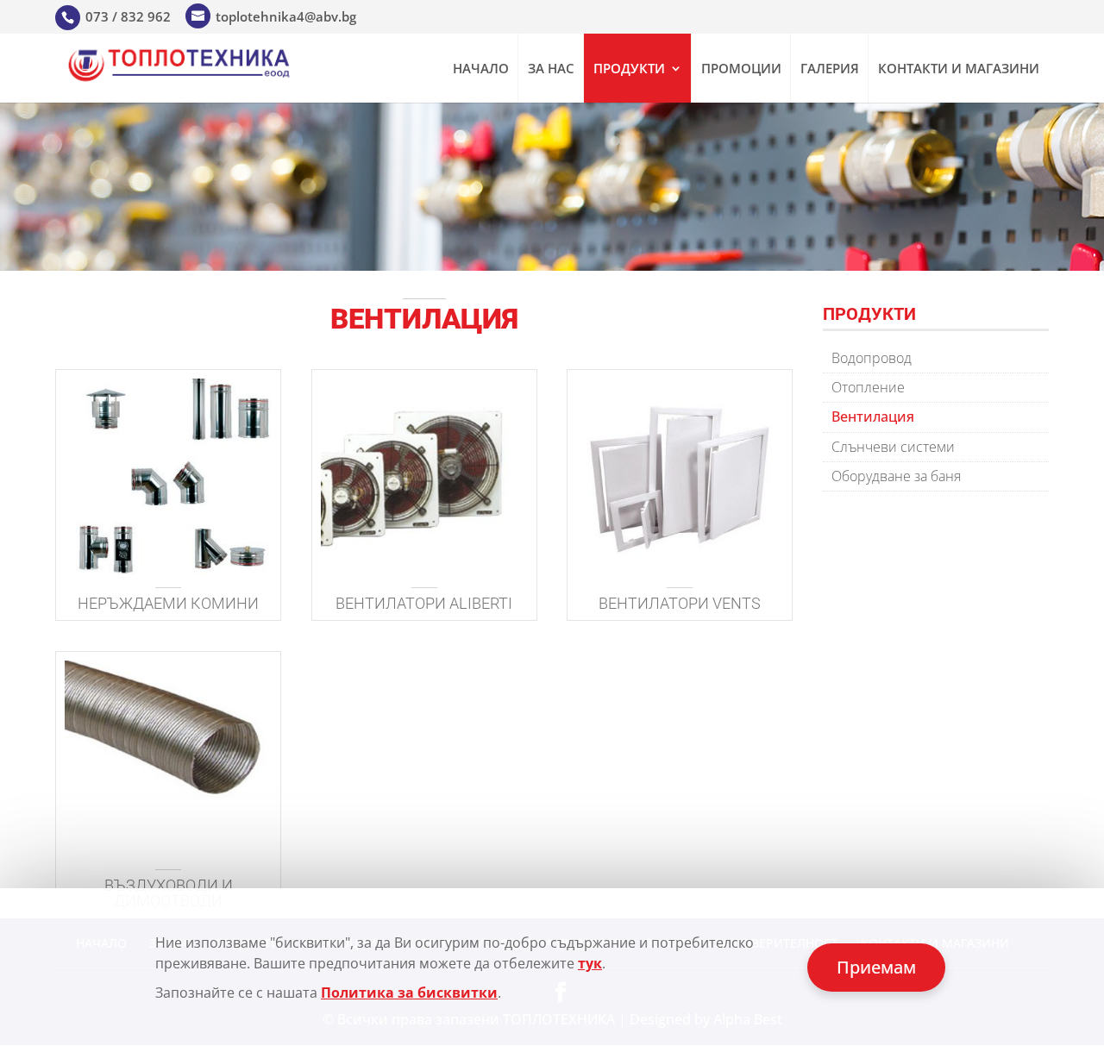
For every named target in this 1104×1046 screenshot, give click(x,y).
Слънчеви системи (893, 446)
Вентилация (872, 416)
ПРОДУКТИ (629, 69)
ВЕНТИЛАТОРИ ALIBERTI (424, 603)
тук (590, 963)
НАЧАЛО (481, 69)
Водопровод (871, 357)
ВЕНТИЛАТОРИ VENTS (680, 603)
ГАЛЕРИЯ (829, 69)
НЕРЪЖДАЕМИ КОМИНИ (168, 603)
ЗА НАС (551, 69)
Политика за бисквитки (409, 992)
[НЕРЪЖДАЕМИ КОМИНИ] (168, 476)
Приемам (876, 967)
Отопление (868, 387)
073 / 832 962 (128, 16)
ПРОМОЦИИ (741, 69)
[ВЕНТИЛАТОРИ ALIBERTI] (424, 476)
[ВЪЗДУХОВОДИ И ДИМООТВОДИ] (168, 758)
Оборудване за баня (896, 476)
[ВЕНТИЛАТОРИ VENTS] (679, 476)
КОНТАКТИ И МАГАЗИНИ (958, 69)
